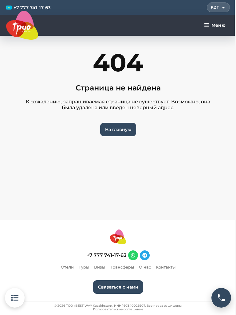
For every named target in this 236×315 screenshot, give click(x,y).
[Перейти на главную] (22, 25)
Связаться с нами (118, 287)
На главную (118, 129)
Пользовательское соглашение (118, 309)
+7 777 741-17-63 (106, 255)
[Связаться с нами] (221, 298)
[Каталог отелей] (15, 298)
